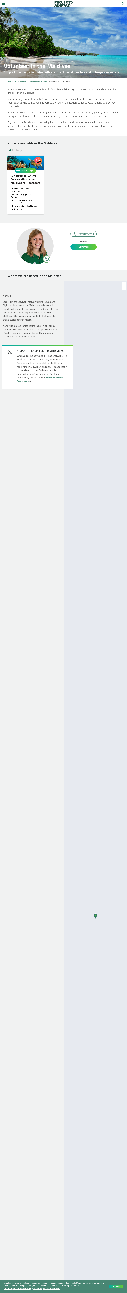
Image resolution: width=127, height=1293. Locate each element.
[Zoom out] (124, 288)
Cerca (123, 2)
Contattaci (84, 246)
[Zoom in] (124, 284)
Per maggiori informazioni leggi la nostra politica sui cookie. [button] (32, 1289)
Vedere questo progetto (25, 170)
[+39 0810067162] (46, 259)
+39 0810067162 (85, 233)
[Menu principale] (4, 3)
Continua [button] (116, 1286)
